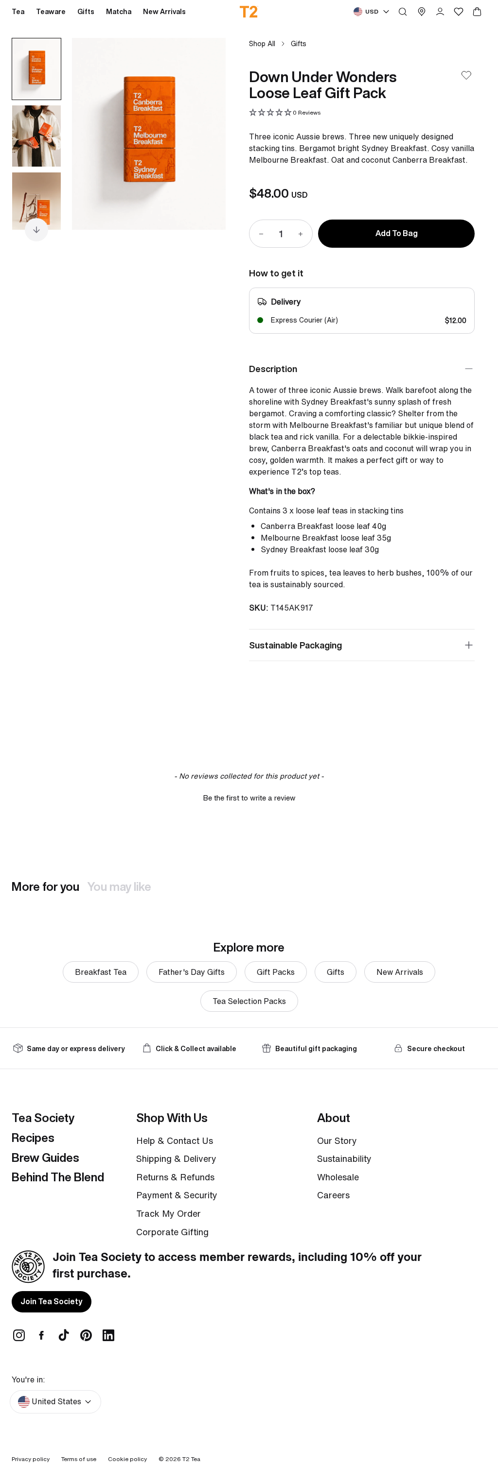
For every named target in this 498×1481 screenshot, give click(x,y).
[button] (284, 113)
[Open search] (402, 11)
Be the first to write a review (249, 798)
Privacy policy (31, 1459)
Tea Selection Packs (249, 1001)
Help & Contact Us (174, 1140)
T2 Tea (191, 1459)
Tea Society (43, 1117)
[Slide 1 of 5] (36, 69)
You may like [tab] (119, 886)
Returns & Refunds (175, 1177)
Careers (333, 1195)
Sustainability (344, 1158)
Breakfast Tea (100, 972)
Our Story (337, 1140)
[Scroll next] (36, 229)
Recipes (33, 1137)
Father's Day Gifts (192, 972)
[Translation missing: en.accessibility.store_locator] (421, 11)
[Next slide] (206, 133)
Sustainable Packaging (295, 645)
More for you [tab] (45, 886)
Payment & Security (176, 1195)
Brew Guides (45, 1157)
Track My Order (168, 1213)
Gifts (298, 43)
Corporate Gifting (172, 1232)
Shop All (262, 43)
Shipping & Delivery (176, 1158)
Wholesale (338, 1177)
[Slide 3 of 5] (36, 203)
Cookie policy (127, 1459)
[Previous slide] (91, 133)
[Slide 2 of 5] (36, 136)
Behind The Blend (58, 1177)
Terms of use (78, 1459)
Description (273, 368)
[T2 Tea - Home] (249, 11)
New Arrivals (399, 972)
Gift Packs (276, 972)
